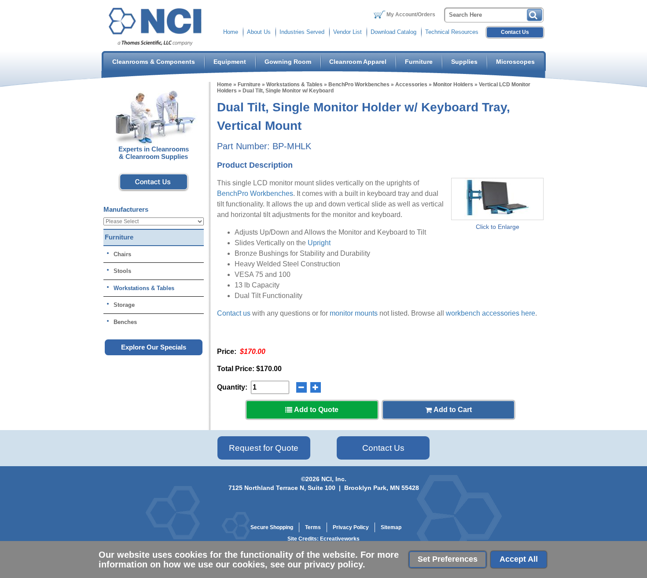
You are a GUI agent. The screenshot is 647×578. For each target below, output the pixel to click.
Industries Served (301, 32)
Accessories (411, 84)
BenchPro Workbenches (359, 84)
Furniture (419, 61)
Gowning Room (288, 61)
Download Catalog (393, 32)
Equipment (229, 61)
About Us (259, 32)
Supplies (464, 61)
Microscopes (515, 61)
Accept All (519, 559)
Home (230, 32)
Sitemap (391, 527)
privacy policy (333, 564)
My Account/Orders (410, 14)
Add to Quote (315, 409)
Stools (122, 271)
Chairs (122, 254)
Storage (124, 305)
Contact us (233, 313)
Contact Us (515, 32)
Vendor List (347, 32)
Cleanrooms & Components (153, 61)
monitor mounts (354, 313)
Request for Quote (263, 448)
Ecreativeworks (340, 539)
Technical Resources (451, 32)
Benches (125, 322)
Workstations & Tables (294, 84)
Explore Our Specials (153, 347)
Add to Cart (452, 409)
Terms (313, 527)
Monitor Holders (453, 84)
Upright (319, 243)
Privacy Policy (351, 527)
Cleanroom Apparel (357, 61)
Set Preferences (448, 559)
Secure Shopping (271, 527)
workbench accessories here (490, 313)
